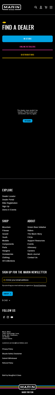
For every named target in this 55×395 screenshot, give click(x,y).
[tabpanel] (27, 116)
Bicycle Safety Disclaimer (12, 354)
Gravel (5, 234)
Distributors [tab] (27, 54)
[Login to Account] (41, 7)
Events (31, 244)
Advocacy (32, 247)
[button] (46, 7)
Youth (4, 237)
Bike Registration (9, 203)
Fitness (5, 231)
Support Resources (36, 241)
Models (5, 241)
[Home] (11, 7)
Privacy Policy (7, 349)
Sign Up (5, 206)
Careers (31, 251)
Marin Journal (34, 254)
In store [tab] (28, 38)
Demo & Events (9, 210)
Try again (27, 121)
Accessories (7, 254)
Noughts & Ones (14, 375)
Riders (30, 231)
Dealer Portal (8, 200)
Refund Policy (7, 363)
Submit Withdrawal (9, 358)
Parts (4, 247)
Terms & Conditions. (40, 285)
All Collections (8, 261)
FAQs (30, 237)
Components (8, 244)
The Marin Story (35, 234)
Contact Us (32, 257)
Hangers (6, 251)
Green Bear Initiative (37, 227)
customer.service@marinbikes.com (15, 343)
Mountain (6, 227)
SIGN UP (6, 294)
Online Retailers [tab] (27, 46)
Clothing (6, 257)
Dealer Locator (9, 196)
